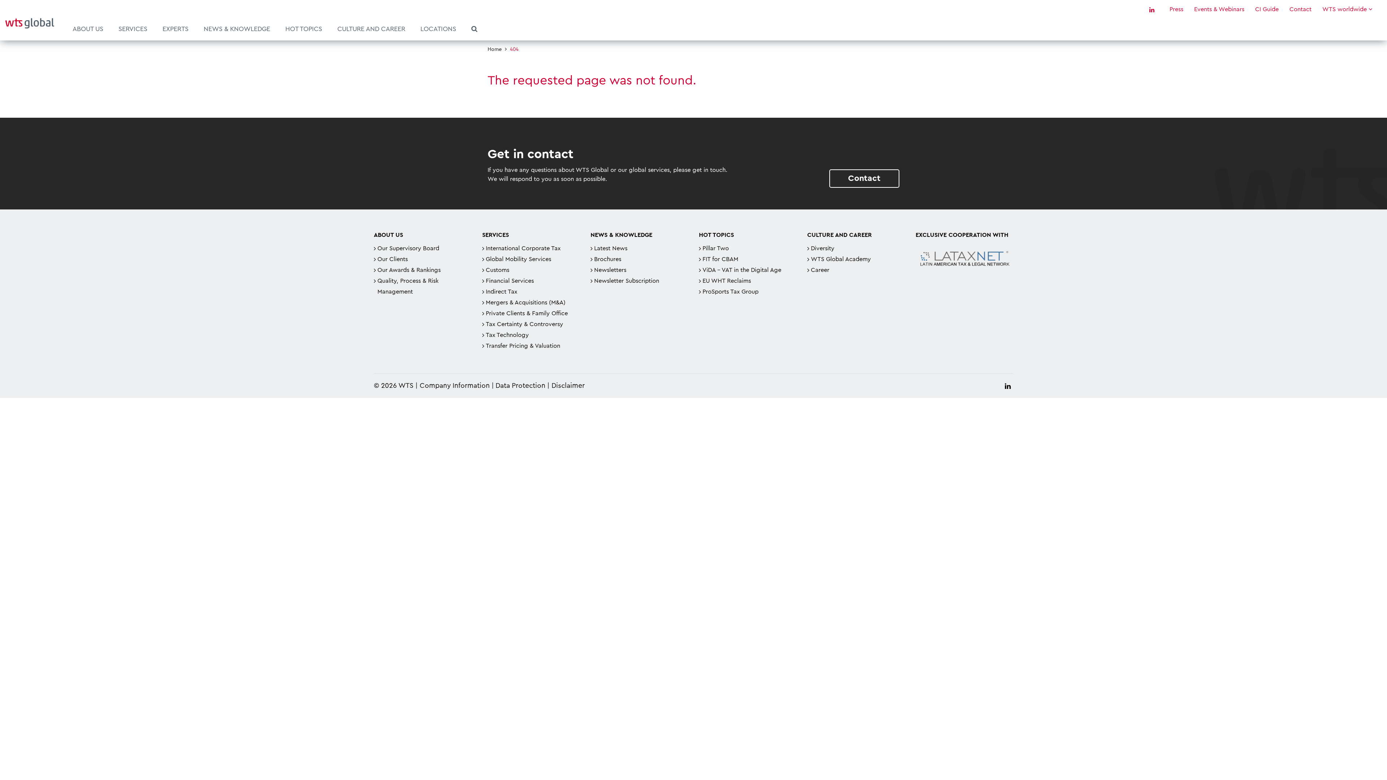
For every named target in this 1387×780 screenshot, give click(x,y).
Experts (176, 29)
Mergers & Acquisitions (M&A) (526, 303)
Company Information (455, 385)
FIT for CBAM (720, 259)
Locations (438, 29)
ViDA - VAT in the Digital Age (742, 270)
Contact (1300, 9)
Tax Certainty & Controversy (524, 324)
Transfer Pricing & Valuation (523, 346)
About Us (88, 29)
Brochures (607, 259)
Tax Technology (507, 335)
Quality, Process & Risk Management (407, 286)
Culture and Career (371, 29)
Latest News (610, 248)
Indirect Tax (501, 292)
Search (474, 30)
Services (132, 29)
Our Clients (392, 259)
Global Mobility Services (518, 259)
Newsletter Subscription (626, 281)
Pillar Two (716, 248)
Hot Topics (303, 29)
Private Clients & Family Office (527, 313)
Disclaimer (568, 385)
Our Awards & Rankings (409, 270)
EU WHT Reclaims (727, 281)
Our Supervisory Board (408, 248)
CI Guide (1267, 9)
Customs (497, 270)
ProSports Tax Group (731, 292)
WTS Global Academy (841, 259)
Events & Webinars (1219, 9)
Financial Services (510, 281)
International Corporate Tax (523, 248)
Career (820, 270)
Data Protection (520, 385)
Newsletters (610, 270)
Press (1176, 9)
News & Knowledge (237, 29)
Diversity (822, 248)
